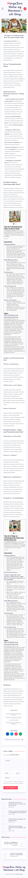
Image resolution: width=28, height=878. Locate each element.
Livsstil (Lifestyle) (14, 720)
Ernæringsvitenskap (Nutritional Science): (14, 714)
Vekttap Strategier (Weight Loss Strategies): (14, 723)
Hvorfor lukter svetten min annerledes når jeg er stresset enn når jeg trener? (17, 804)
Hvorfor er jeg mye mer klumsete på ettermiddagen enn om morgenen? (18, 812)
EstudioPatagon (19, 874)
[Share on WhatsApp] (20, 734)
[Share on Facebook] (7, 734)
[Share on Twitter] (12, 734)
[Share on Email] (16, 734)
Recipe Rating (6, 755)
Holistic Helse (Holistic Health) (14, 717)
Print (15, 224)
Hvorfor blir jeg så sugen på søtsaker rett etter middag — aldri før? (17, 828)
